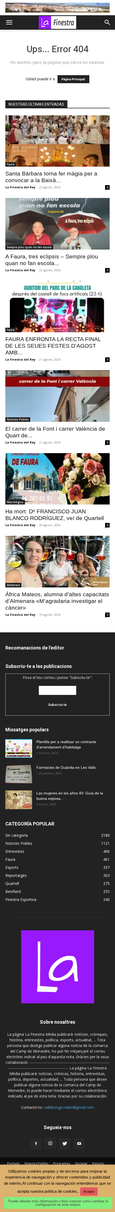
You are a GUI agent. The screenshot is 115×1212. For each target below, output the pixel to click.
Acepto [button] (88, 1192)
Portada (13, 1163)
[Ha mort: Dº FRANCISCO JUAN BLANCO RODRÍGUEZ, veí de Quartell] (57, 479)
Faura (10, 164)
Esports (98, 1163)
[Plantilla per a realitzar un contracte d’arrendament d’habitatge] (18, 748)
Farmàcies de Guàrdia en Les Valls (66, 767)
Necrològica (15, 502)
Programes (61, 1163)
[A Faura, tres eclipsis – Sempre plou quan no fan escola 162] (57, 224)
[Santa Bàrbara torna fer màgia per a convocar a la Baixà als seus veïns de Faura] (57, 141)
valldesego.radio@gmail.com (69, 1107)
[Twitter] (64, 1143)
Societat (81, 1163)
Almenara (13, 585)
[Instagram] (50, 1143)
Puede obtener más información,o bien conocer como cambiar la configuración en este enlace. (58, 1203)
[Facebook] (35, 1143)
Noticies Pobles (18, 419)
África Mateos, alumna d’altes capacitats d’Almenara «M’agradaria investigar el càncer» (57, 601)
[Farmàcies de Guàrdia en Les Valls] (18, 774)
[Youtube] (79, 1143)
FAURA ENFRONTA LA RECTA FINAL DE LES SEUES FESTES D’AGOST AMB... (53, 345)
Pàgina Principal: (73, 79)
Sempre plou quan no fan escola (29, 247)
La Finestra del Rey (20, 187)
